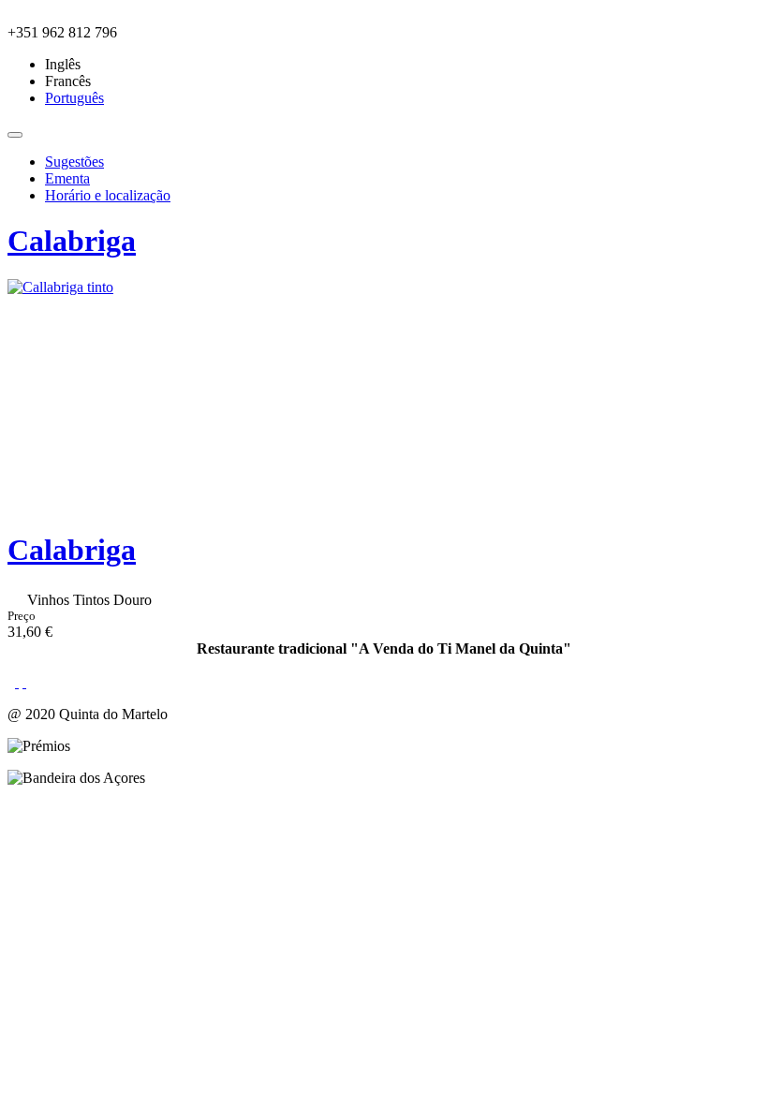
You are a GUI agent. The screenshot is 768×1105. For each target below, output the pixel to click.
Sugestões (74, 161)
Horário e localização (107, 195)
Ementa (67, 178)
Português (74, 98)
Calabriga (71, 241)
